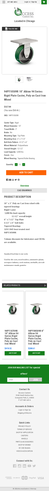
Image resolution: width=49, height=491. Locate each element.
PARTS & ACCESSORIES (24, 442)
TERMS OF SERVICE (24, 429)
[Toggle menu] (3, 3)
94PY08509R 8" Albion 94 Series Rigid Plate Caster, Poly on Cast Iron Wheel (36, 337)
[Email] (10, 180)
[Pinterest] (19, 180)
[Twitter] (16, 180)
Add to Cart (13, 353)
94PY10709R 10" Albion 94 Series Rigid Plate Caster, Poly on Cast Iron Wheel (11, 337)
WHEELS (24, 439)
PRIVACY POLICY (24, 426)
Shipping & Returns (25, 413)
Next (45, 51)
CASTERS (24, 436)
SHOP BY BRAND (24, 445)
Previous (4, 51)
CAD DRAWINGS (24, 190)
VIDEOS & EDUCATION (24, 451)
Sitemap (33, 489)
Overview (24, 185)
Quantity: (9, 164)
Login (26, 2)
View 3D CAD (12, 29)
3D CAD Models (24, 448)
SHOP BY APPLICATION (24, 432)
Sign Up (34, 2)
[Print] (13, 180)
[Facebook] (7, 180)
